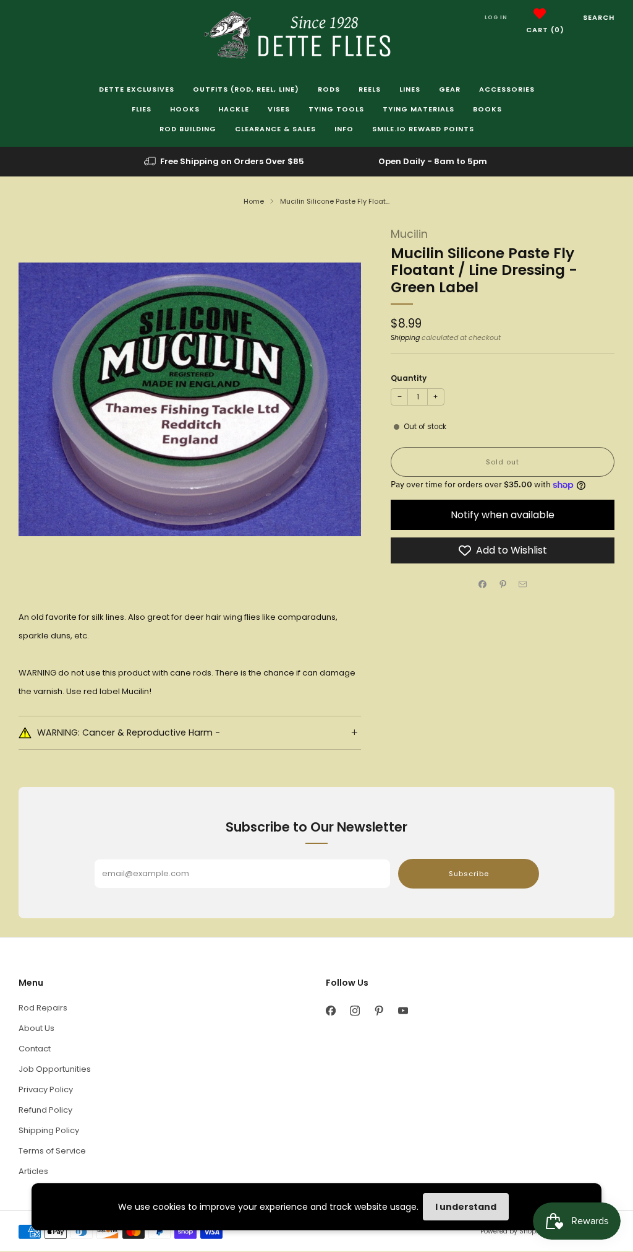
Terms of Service (52, 1151)
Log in (496, 17)
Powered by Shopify (511, 1231)
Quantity (409, 378)
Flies (141, 109)
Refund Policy (45, 1110)
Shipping (405, 337)
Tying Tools (336, 109)
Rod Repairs (43, 1008)
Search (598, 17)
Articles (33, 1171)
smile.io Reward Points (423, 129)
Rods (329, 89)
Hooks (185, 109)
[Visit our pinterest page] (379, 1011)
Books (487, 109)
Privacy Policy (46, 1089)
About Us (36, 1028)
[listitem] (225, 161)
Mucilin (409, 234)
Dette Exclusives (136, 89)
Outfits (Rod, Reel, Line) (246, 89)
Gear (450, 89)
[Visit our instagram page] (354, 1011)
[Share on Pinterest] (502, 584)
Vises (279, 109)
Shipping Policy (49, 1130)
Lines (409, 89)
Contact (35, 1048)
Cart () (545, 30)
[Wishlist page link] (539, 13)
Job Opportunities (55, 1069)
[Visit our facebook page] (330, 1011)
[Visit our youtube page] (403, 1011)
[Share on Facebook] (483, 584)
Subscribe (469, 874)
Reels (370, 89)
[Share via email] (523, 584)
